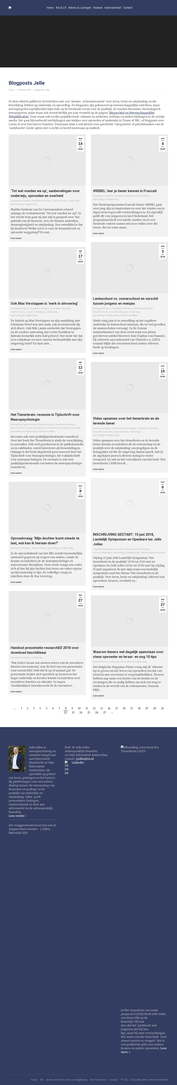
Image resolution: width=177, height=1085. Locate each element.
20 (154, 708)
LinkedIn (78, 762)
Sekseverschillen (129, 315)
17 (131, 708)
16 (124, 708)
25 (88, 712)
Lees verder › (17, 816)
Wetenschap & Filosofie (153, 552)
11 (87, 708)
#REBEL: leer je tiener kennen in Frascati (125, 191)
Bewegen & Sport (102, 308)
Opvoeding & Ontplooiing (24, 204)
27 (104, 712)
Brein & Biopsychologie (42, 424)
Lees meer (16, 238)
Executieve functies (42, 200)
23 (73, 712)
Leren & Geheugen (118, 312)
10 (79, 708)
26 (96, 712)
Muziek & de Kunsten (58, 428)
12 (94, 708)
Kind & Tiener (60, 200)
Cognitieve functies (21, 200)
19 (146, 708)
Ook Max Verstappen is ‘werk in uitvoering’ (44, 303)
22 (65, 712)
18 (139, 708)
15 (116, 708)
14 (109, 708)
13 (101, 708)
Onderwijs (73, 200)
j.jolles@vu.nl (85, 758)
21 (162, 708)
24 (80, 712)
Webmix (164, 1079)
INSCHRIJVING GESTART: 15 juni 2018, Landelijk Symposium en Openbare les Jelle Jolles (127, 539)
